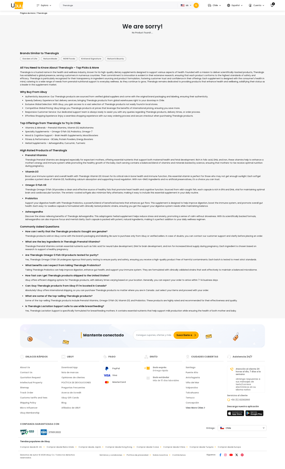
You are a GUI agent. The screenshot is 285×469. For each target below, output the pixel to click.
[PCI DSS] (27, 432)
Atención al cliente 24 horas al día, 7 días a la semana (248, 372)
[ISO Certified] (49, 431)
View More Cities (195, 407)
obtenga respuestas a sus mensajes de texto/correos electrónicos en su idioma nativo (248, 384)
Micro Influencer (29, 407)
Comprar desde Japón (90, 447)
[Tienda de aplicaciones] (236, 414)
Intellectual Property (31, 382)
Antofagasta (193, 377)
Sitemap (24, 387)
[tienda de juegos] (254, 414)
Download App (69, 367)
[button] (214, 5)
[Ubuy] (17, 5)
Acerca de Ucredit (71, 392)
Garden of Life (29, 58)
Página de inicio (27, 13)
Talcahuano (192, 392)
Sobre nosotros (160, 455)
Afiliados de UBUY (70, 407)
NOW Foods (69, 58)
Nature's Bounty (115, 58)
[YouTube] (231, 455)
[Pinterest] (242, 455)
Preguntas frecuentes (73, 387)
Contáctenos (179, 455)
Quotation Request (30, 377)
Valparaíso (192, 387)
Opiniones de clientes (73, 377)
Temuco (190, 397)
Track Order (26, 392)
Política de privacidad (137, 455)
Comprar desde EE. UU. (31, 447)
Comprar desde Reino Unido (60, 447)
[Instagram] (225, 455)
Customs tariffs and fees (33, 397)
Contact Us (26, 372)
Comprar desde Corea (148, 447)
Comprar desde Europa (229, 447)
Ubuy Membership (29, 412)
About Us (25, 367)
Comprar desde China (174, 447)
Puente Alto (192, 372)
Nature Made (50, 58)
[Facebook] (220, 455)
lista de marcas (70, 372)
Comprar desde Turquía (201, 447)
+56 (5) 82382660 (240, 399)
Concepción (192, 402)
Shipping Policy (28, 402)
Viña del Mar (192, 382)
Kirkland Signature (91, 58)
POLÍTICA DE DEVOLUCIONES (76, 382)
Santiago (190, 367)
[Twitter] (237, 455)
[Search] (196, 5)
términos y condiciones (110, 455)
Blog (63, 402)
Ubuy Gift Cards (70, 397)
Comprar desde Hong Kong (118, 447)
